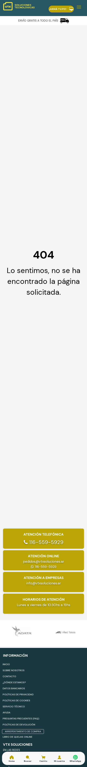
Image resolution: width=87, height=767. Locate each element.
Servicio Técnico (14, 706)
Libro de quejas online (17, 736)
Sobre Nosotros (13, 670)
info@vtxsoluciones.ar (43, 583)
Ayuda (6, 712)
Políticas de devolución (19, 724)
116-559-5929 (45, 542)
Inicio (6, 664)
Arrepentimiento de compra (23, 731)
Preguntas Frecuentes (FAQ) (21, 718)
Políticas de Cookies (16, 700)
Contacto (9, 676)
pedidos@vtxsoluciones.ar (43, 561)
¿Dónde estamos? (14, 682)
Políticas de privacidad (18, 694)
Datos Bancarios (14, 688)
